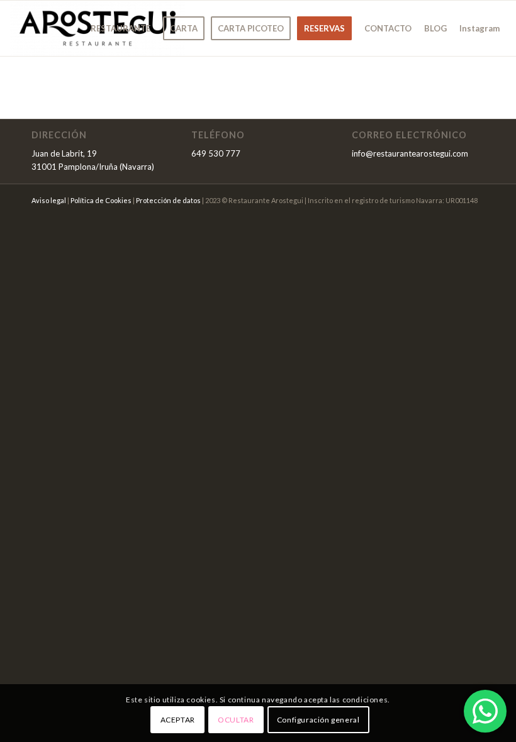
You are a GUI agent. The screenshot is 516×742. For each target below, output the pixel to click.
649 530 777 (215, 153)
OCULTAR (236, 719)
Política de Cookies (101, 200)
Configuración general (318, 719)
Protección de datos (168, 200)
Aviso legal (48, 200)
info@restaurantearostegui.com (410, 153)
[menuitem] (120, 28)
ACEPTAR (177, 719)
